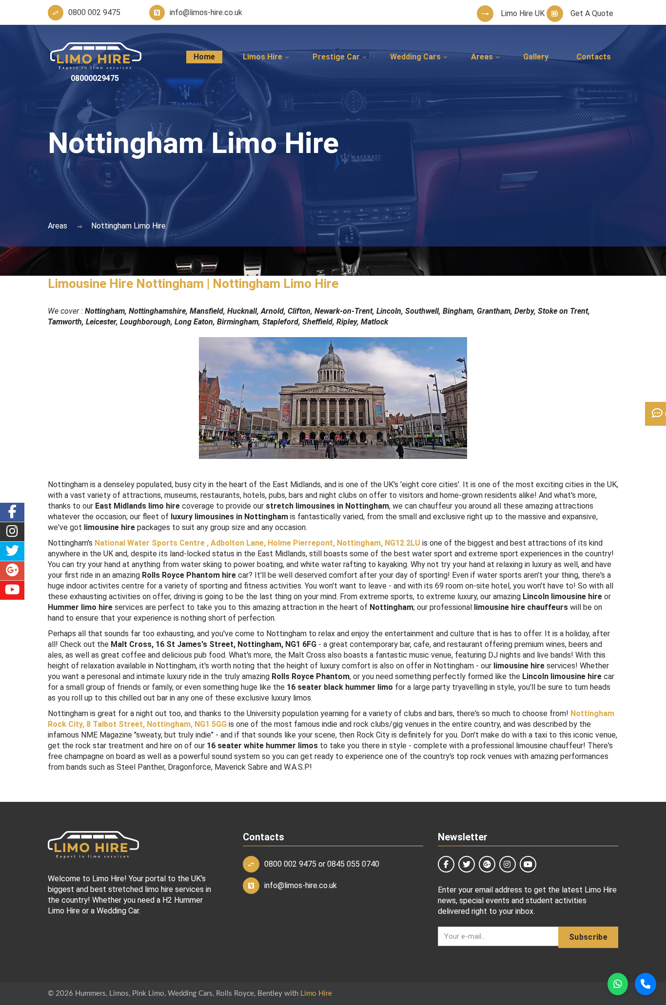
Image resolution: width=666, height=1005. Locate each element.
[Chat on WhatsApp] (617, 984)
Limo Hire (316, 993)
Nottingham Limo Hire (128, 225)
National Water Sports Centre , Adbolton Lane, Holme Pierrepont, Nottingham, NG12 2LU (257, 543)
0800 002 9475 (290, 864)
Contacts (593, 56)
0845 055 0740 (353, 864)
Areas (57, 225)
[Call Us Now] (645, 984)
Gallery (535, 56)
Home (204, 56)
